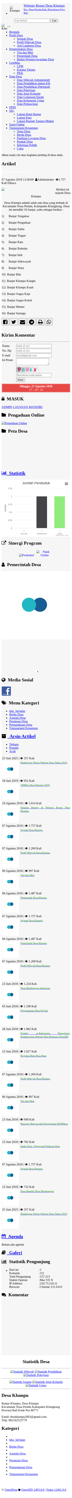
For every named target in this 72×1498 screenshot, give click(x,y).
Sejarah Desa (25, 38)
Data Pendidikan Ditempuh (33, 86)
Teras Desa (23, 131)
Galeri (14, 1252)
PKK (20, 73)
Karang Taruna (26, 69)
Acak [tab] (12, 751)
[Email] (22, 322)
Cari (54, 20)
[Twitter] (14, 322)
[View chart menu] (66, 484)
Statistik (16, 473)
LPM (20, 66)
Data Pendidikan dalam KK (33, 83)
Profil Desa (16, 35)
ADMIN (7, 407)
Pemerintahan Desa (21, 49)
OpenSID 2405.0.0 (32, 1489)
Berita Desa (24, 134)
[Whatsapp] (49, 322)
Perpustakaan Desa (20, 724)
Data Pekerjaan (26, 90)
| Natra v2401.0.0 (55, 1489)
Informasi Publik (27, 145)
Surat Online (17, 124)
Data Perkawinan (27, 104)
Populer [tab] (14, 747)
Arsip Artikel (21, 736)
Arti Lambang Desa (29, 45)
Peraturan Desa (18, 721)
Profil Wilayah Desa (29, 42)
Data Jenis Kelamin (29, 93)
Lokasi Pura (24, 117)
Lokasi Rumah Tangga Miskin (35, 121)
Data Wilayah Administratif (33, 80)
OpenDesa (11, 1489)
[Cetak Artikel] (40, 322)
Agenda (14, 1236)
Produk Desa (25, 141)
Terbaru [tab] (14, 744)
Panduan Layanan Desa (31, 138)
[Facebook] (5, 322)
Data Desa (15, 76)
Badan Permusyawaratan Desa (35, 59)
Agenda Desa (17, 717)
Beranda (14, 32)
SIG (11, 110)
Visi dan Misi (25, 52)
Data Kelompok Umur (30, 100)
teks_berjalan (17, 711)
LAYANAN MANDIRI (27, 407)
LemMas (14, 62)
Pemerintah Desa (27, 56)
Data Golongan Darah (30, 97)
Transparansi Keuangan (23, 128)
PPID (12, 107)
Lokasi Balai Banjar (29, 114)
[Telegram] (31, 322)
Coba (20, 148)
